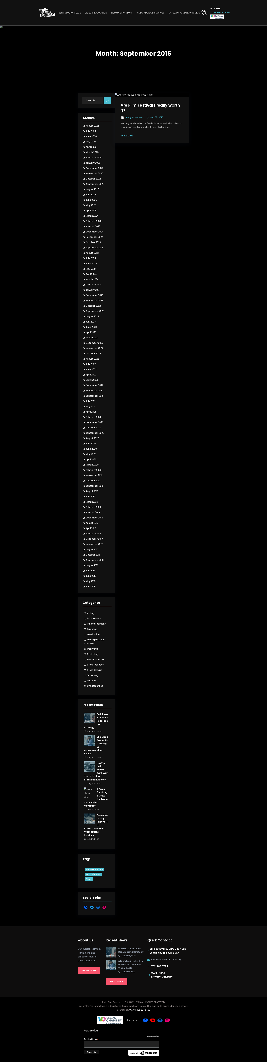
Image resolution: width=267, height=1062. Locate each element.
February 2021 (93, 417)
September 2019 (94, 486)
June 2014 (91, 586)
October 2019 (93, 480)
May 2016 (91, 581)
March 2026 (92, 152)
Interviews (92, 648)
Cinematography (96, 623)
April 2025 (91, 210)
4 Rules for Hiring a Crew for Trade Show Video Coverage (96, 797)
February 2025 (94, 221)
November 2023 (94, 300)
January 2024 (93, 290)
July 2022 (91, 364)
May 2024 (91, 268)
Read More (116, 981)
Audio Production (94, 869)
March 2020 (92, 464)
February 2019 (93, 507)
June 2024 (91, 263)
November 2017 (94, 544)
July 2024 (91, 258)
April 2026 (91, 147)
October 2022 (93, 353)
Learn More (89, 970)
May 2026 (91, 141)
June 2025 (91, 200)
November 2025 (94, 173)
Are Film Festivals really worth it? (150, 108)
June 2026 (91, 136)
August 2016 (92, 565)
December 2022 (94, 343)
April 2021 (91, 411)
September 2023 (95, 311)
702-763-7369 (220, 12)
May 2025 (91, 205)
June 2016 (91, 576)
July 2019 (90, 496)
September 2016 (95, 560)
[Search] (107, 100)
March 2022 (92, 380)
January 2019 (93, 512)
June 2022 (91, 369)
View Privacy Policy (139, 1010)
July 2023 (91, 321)
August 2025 (92, 189)
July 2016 (90, 570)
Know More (127, 135)
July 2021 (90, 401)
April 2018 (91, 528)
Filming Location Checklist (94, 641)
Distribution (93, 634)
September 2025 (95, 184)
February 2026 (94, 157)
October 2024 (93, 242)
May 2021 (90, 406)
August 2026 (92, 125)
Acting (90, 613)
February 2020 (94, 470)
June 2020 (91, 448)
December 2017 (94, 538)
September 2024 (95, 247)
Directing (92, 629)
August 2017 (92, 549)
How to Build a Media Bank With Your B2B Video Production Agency (96, 771)
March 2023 (92, 337)
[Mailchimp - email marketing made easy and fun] (143, 1053)
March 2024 (92, 279)
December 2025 (94, 168)
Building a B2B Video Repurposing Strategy (96, 721)
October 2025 (93, 178)
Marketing (92, 654)
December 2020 (94, 422)
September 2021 (94, 395)
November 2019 (94, 475)
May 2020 (91, 454)
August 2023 (92, 316)
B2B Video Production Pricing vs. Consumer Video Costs (96, 745)
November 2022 (94, 348)
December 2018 (94, 517)
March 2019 (92, 501)
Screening (92, 675)
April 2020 (91, 459)
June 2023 (91, 327)
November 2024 (94, 237)
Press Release (94, 670)
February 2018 (93, 533)
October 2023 (93, 305)
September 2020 (95, 433)
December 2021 (94, 385)
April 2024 (91, 274)
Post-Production (96, 659)
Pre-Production (95, 664)
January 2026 (93, 162)
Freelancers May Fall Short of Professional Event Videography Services (96, 825)
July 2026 (91, 131)
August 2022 (92, 358)
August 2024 (92, 252)
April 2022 (91, 374)
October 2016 (93, 554)
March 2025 (92, 215)
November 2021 (94, 390)
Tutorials (92, 680)
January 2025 (93, 226)
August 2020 (92, 438)
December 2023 (94, 295)
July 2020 (91, 443)
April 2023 (91, 332)
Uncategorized (95, 686)
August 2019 (92, 491)
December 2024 (95, 231)
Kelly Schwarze (93, 874)
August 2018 (92, 523)
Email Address (91, 1039)
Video (89, 879)
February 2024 (94, 284)
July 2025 (91, 194)
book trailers (94, 618)
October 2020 (93, 427)
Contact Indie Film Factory (166, 959)
